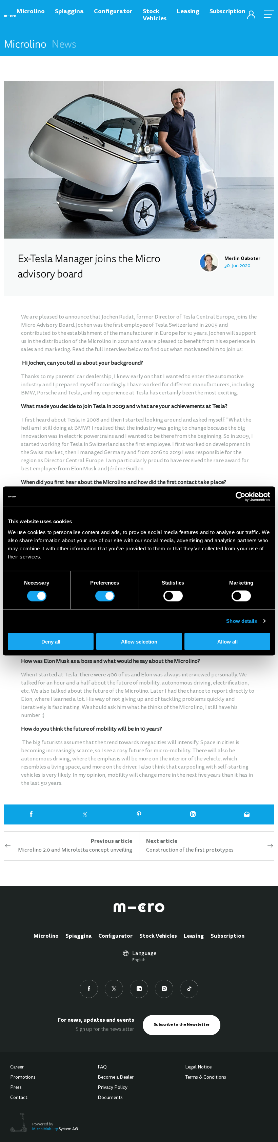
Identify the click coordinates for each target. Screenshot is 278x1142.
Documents (110, 1098)
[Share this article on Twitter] (85, 814)
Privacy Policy (112, 1087)
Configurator (115, 936)
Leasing (194, 936)
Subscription (227, 936)
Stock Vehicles (158, 936)
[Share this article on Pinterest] (139, 814)
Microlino (46, 936)
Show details (241, 621)
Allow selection (139, 641)
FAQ (102, 1067)
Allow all (227, 641)
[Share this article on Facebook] (31, 814)
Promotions (23, 1077)
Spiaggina (78, 936)
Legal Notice (198, 1067)
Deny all (50, 641)
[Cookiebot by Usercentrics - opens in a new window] (240, 497)
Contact (18, 1098)
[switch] (105, 596)
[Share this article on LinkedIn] (193, 814)
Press (16, 1087)
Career (17, 1067)
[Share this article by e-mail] (247, 814)
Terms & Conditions (205, 1077)
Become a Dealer (116, 1077)
